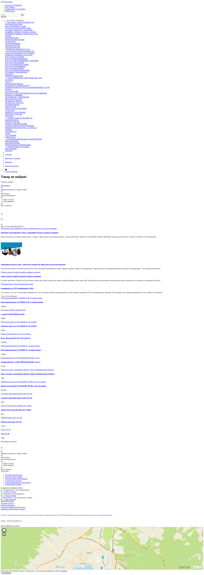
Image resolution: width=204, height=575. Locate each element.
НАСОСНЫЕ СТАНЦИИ (14, 57)
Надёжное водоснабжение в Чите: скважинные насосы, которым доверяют (29, 233)
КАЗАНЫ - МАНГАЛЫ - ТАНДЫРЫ (19, 30)
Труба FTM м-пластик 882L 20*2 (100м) (16, 410)
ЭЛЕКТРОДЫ (10, 137)
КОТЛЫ (8, 36)
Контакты (8, 162)
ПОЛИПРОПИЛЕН (12, 105)
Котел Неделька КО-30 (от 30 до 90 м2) (15, 338)
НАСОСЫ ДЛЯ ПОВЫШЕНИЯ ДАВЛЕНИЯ (22, 61)
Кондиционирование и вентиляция (18, 482)
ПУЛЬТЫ (8, 130)
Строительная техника (13, 481)
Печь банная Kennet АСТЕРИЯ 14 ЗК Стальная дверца (22, 302)
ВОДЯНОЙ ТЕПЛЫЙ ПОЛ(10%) (17, 86)
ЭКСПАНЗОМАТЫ (12, 47)
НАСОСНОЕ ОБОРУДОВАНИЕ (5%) (21, 51)
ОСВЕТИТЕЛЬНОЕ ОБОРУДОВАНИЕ (19, 126)
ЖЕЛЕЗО (8, 89)
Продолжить (5, 185)
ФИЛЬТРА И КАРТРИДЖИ (15, 112)
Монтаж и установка (12, 158)
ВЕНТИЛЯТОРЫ (11, 141)
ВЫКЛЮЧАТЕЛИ (11, 120)
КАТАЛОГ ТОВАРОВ (13, 5)
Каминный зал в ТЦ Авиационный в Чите (17, 288)
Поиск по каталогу (12, 166)
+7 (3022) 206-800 (9, 496)
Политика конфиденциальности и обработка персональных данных (13, 508)
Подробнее (63, 571)
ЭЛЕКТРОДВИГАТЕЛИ (14, 76)
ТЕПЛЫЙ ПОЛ (10, 131)
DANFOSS (9, 80)
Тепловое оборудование (13, 475)
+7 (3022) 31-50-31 (9, 492)
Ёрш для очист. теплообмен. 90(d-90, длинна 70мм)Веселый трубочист (28, 374)
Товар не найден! (11, 171)
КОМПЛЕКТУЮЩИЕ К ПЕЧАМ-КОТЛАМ (21, 34)
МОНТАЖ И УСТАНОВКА (15, 9)
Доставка (8, 154)
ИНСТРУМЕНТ (11, 149)
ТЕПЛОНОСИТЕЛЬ (12, 45)
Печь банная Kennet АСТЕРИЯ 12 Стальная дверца (21, 350)
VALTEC (8, 82)
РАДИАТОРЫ (10, 42)
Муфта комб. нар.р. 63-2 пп (11, 422)
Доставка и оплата (7, 503)
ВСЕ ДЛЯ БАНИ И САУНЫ (15, 26)
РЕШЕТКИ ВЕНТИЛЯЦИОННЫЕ (18, 145)
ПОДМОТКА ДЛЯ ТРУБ (14, 103)
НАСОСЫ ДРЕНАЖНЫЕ (14, 63)
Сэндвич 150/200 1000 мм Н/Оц (12, 314)
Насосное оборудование (14, 477)
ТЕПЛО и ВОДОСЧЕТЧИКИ (16, 108)
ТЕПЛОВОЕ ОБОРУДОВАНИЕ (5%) (20, 22)
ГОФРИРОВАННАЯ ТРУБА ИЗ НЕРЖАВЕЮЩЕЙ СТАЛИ (27, 87)
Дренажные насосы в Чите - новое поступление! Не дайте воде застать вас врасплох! (33, 264)
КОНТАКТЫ (10, 11)
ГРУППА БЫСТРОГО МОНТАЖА (18, 28)
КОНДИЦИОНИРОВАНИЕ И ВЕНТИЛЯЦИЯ (24, 139)
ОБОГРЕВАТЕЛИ (11, 38)
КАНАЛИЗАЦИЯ (11, 91)
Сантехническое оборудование (16, 479)
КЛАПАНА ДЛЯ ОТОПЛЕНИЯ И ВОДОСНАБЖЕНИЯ (26, 93)
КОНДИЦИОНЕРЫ (12, 143)
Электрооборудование (13, 484)
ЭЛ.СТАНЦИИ (10, 135)
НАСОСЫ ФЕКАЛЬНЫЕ (14, 68)
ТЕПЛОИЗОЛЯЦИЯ (12, 43)
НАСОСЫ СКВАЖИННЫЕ (15, 66)
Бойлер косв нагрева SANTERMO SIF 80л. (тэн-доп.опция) (23, 386)
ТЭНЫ (7, 133)
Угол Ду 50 (5, 434)
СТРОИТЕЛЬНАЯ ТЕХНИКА (18, 147)
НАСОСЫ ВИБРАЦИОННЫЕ (16, 59)
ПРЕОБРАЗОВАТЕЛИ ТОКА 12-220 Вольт (21, 128)
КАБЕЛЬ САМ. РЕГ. (12, 122)
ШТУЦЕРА (9, 116)
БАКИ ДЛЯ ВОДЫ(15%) (14, 84)
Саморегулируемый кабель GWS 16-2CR (16, 398)
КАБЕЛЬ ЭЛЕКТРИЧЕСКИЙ (16, 124)
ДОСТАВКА (10, 7)
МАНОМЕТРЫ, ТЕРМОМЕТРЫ (17, 97)
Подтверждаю (6, 573)
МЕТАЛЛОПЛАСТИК (13, 99)
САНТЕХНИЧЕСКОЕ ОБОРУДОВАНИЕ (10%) (24, 78)
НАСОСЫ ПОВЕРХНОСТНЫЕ (17, 64)
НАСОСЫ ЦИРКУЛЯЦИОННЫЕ (17, 70)
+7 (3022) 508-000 (9, 499)
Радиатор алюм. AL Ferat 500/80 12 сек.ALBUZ (19, 326)
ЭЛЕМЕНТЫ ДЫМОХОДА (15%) (17, 49)
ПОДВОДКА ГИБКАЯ (13, 101)
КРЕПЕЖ (8, 151)
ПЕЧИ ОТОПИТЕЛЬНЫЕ (14, 40)
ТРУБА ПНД (10, 110)
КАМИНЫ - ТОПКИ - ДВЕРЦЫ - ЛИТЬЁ (20, 32)
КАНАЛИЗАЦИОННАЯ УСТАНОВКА (20, 53)
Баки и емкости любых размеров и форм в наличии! (21, 276)
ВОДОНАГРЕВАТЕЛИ (13, 24)
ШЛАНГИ (9, 74)
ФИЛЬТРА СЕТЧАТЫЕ (13, 114)
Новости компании (8, 505)
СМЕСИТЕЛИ (10, 107)
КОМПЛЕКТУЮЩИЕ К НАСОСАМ (18, 55)
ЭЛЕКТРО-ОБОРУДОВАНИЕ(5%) (19, 118)
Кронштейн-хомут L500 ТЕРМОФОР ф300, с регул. (20, 362)
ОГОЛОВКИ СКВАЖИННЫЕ (16, 72)
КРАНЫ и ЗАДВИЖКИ (14, 95)
